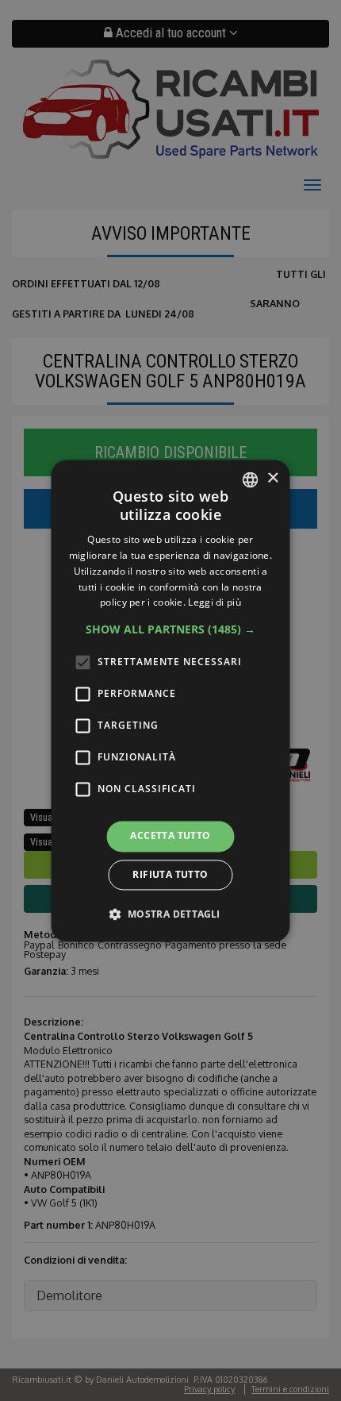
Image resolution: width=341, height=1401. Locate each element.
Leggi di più (214, 603)
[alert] (170, 700)
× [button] (272, 478)
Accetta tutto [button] (170, 836)
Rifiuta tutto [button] (170, 874)
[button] (170, 630)
